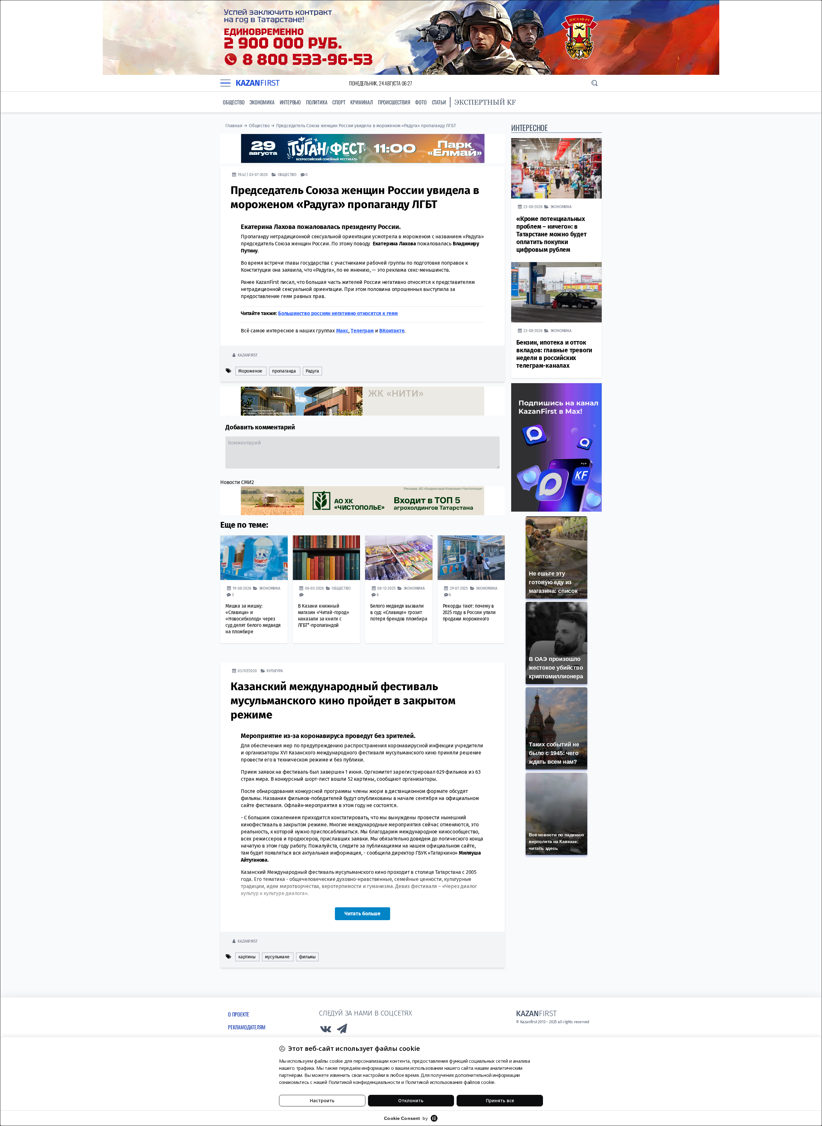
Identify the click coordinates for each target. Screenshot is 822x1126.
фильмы (307, 957)
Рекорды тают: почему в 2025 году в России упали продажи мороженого (469, 612)
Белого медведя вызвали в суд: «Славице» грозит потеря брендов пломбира (398, 612)
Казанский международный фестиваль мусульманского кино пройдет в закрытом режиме (343, 700)
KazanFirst (247, 355)
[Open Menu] (225, 83)
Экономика (261, 102)
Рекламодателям (247, 1027)
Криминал (361, 102)
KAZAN (258, 83)
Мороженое (250, 371)
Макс (342, 331)
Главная (233, 125)
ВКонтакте (391, 331)
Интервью (290, 102)
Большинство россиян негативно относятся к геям (338, 313)
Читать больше (362, 913)
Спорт (338, 102)
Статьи (439, 102)
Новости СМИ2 (237, 482)
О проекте (238, 1014)
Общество (233, 102)
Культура (275, 670)
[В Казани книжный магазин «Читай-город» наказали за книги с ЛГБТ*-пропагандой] (326, 557)
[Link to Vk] (325, 1030)
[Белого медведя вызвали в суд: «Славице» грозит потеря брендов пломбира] (399, 557)
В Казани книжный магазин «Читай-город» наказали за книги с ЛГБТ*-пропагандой (323, 615)
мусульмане (277, 957)
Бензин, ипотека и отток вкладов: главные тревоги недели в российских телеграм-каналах (554, 354)
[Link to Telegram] (342, 1030)
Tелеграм (362, 331)
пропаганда (284, 371)
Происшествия (394, 102)
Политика (316, 102)
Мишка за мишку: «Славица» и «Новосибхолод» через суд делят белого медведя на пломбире (253, 619)
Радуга (312, 371)
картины (247, 957)
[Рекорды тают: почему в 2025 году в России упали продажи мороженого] (471, 557)
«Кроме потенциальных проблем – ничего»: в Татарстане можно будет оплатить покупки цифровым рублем (551, 234)
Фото (420, 102)
